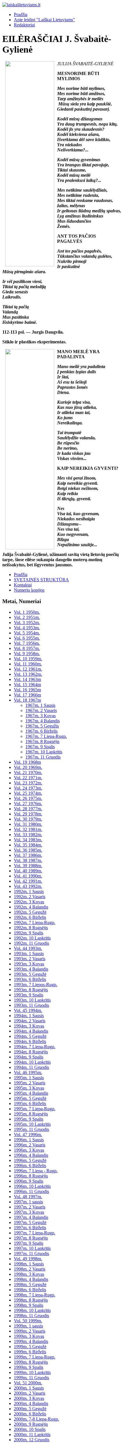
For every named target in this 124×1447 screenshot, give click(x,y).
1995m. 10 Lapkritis (32, 1124)
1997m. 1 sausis (28, 1201)
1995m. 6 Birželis (30, 1103)
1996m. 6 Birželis (30, 1165)
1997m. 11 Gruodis (31, 1253)
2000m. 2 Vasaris (29, 1393)
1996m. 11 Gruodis (31, 1191)
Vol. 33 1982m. (28, 834)
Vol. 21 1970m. (28, 772)
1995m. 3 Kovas (29, 1088)
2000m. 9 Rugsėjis (31, 1424)
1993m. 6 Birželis (30, 979)
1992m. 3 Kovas (29, 901)
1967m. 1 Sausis (40, 705)
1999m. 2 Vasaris (29, 1331)
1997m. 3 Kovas (29, 1212)
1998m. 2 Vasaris (29, 1269)
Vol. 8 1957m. (27, 648)
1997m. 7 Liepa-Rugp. (34, 1232)
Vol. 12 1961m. (28, 669)
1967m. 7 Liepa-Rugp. (46, 736)
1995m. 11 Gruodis (31, 1129)
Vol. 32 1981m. (28, 829)
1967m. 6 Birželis (41, 731)
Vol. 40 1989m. (28, 870)
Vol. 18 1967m (27, 700)
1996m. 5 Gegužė (30, 1160)
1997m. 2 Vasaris (29, 1206)
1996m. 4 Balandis (31, 1155)
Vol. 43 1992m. (28, 886)
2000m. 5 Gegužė (30, 1408)
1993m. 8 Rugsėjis (31, 989)
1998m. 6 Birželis (30, 1289)
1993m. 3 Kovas (29, 963)
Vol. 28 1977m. (28, 808)
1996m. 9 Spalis (28, 1181)
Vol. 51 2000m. (28, 1382)
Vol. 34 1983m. (28, 839)
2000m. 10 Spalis (30, 1429)
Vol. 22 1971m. (28, 777)
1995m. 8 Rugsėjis (31, 1113)
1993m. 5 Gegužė (30, 974)
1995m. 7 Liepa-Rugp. (34, 1108)
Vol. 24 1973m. (28, 788)
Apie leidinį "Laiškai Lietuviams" (44, 19)
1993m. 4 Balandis (31, 969)
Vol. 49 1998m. (28, 1258)
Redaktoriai (24, 24)
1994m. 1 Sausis (29, 1015)
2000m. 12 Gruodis (31, 1439)
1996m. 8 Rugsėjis (31, 1175)
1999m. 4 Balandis (31, 1341)
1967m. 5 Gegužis (42, 726)
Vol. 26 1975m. (28, 798)
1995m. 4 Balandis (31, 1093)
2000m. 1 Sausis (29, 1388)
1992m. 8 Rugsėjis (31, 927)
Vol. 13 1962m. (28, 674)
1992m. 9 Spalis (28, 932)
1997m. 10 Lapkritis (32, 1248)
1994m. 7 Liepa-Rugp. (34, 1046)
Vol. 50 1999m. (28, 1320)
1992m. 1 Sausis (29, 891)
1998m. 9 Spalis (28, 1305)
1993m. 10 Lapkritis (32, 1000)
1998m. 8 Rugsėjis (31, 1300)
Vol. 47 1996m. (28, 1134)
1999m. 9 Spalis (28, 1367)
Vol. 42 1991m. (28, 881)
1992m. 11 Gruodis (31, 943)
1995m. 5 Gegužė (30, 1098)
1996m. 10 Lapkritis (32, 1186)
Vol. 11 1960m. (28, 663)
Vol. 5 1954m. (27, 632)
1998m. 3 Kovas (29, 1274)
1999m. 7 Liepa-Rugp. (34, 1356)
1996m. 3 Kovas (29, 1150)
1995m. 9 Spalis (28, 1119)
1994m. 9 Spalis (28, 1057)
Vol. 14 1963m (27, 679)
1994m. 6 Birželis (30, 1041)
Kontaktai (23, 584)
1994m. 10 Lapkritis (32, 1062)
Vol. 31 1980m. (28, 824)
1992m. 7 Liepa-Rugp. (34, 922)
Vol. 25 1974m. (28, 793)
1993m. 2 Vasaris (29, 958)
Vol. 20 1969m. (28, 767)
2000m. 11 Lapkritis (32, 1434)
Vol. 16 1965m (27, 689)
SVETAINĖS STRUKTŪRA (41, 579)
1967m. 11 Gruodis (43, 757)
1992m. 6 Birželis (30, 917)
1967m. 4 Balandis (42, 720)
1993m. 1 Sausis (29, 953)
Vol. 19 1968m (27, 762)
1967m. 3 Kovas (40, 715)
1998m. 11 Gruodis (31, 1315)
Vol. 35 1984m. (28, 844)
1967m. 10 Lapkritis (43, 751)
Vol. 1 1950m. (27, 612)
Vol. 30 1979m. (28, 819)
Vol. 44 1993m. (28, 948)
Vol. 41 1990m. (28, 875)
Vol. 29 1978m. (28, 813)
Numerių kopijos (29, 590)
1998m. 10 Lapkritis (32, 1310)
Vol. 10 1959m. (28, 658)
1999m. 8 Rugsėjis (31, 1362)
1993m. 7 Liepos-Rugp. (35, 984)
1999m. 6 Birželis (30, 1351)
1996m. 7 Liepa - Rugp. (36, 1170)
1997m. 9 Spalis (28, 1243)
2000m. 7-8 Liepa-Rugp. (36, 1419)
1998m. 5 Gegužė (30, 1284)
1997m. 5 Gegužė (30, 1222)
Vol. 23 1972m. (28, 782)
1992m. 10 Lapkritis (32, 938)
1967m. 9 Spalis (40, 746)
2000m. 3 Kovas (29, 1398)
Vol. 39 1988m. (28, 865)
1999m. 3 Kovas (29, 1336)
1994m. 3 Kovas (29, 1025)
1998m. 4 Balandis (31, 1279)
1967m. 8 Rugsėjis (42, 741)
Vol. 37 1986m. (28, 855)
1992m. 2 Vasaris (29, 896)
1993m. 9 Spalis (28, 994)
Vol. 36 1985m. (28, 850)
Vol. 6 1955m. (27, 638)
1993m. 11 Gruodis (31, 1005)
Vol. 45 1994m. (28, 1010)
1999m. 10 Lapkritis (32, 1372)
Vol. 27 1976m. (28, 803)
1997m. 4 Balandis (31, 1217)
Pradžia (20, 14)
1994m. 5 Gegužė (30, 1036)
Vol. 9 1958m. (27, 653)
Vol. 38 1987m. (28, 860)
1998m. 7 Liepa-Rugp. (34, 1294)
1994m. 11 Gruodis (31, 1067)
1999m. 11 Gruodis (31, 1377)
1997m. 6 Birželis (30, 1227)
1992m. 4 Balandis (31, 907)
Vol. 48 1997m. (28, 1196)
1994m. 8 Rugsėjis (31, 1051)
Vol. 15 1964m (27, 684)
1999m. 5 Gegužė (30, 1346)
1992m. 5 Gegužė (30, 912)
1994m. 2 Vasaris (29, 1020)
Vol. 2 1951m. (27, 617)
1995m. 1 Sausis (29, 1077)
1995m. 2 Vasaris (29, 1082)
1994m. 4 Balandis (31, 1031)
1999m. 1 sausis (28, 1325)
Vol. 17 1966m (27, 694)
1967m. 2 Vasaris (41, 710)
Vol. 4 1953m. (27, 627)
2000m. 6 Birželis (30, 1413)
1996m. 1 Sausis (29, 1139)
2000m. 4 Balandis (31, 1403)
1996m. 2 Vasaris (29, 1144)
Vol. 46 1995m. (28, 1072)
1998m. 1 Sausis (29, 1263)
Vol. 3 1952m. (27, 622)
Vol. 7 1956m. (27, 643)
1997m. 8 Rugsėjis (31, 1238)
